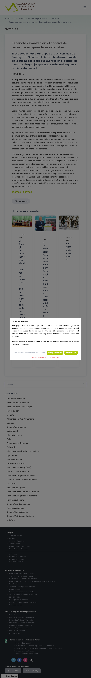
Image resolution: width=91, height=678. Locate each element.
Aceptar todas (71, 353)
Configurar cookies (55, 353)
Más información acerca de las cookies (29, 353)
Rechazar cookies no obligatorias (45, 357)
